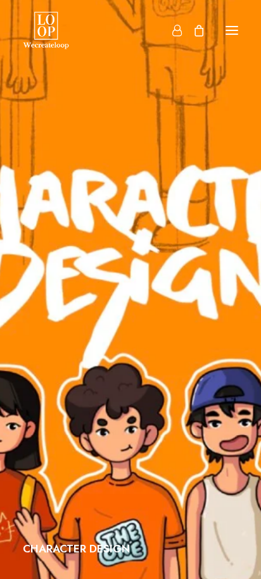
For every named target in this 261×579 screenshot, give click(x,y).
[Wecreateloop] (46, 30)
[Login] (171, 30)
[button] (232, 30)
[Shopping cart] (193, 30)
